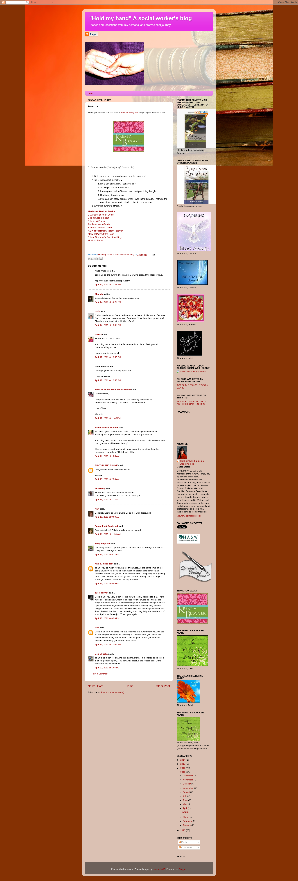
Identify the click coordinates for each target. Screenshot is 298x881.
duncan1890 (159, 869)
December (188, 776)
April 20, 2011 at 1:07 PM (107, 668)
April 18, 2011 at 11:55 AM (108, 534)
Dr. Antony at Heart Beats (101, 215)
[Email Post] (153, 254)
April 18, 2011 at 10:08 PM (108, 644)
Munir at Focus (95, 240)
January (187, 825)
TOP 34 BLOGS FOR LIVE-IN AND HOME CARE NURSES (191, 402)
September (188, 788)
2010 (183, 830)
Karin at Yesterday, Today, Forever (105, 231)
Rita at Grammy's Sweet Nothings (105, 237)
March (186, 817)
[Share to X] (95, 258)
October (187, 784)
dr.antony (100, 489)
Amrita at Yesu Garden (99, 224)
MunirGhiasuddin (104, 564)
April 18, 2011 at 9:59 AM (107, 517)
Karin (97, 311)
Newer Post (95, 686)
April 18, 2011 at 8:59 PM (107, 618)
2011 (183, 772)
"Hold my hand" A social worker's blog (140, 18)
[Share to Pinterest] (101, 258)
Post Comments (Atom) (112, 692)
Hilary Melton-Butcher (106, 427)
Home (91, 93)
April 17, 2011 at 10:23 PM (108, 302)
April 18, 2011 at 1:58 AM (107, 456)
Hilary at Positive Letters (100, 227)
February (187, 821)
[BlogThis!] (92, 258)
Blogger (182, 869)
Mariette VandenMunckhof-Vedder (113, 390)
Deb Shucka (101, 654)
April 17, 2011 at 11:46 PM (108, 418)
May (185, 804)
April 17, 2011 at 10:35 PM (108, 325)
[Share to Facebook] (98, 258)
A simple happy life (129, 113)
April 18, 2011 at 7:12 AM (107, 499)
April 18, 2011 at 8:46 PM (107, 583)
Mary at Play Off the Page (101, 234)
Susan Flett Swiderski (106, 526)
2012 (183, 768)
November (188, 780)
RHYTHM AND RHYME (106, 465)
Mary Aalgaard (102, 543)
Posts (184, 842)
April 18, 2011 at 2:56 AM (107, 479)
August (186, 792)
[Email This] (89, 258)
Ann (97, 509)
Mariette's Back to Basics (101, 211)
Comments (186, 847)
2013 (183, 764)
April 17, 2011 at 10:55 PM (108, 357)
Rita (97, 628)
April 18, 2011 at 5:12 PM (107, 554)
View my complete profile (189, 516)
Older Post (163, 686)
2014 (183, 760)
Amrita (98, 334)
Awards (186, 812)
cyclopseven (101, 593)
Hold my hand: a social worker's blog (192, 462)
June (185, 800)
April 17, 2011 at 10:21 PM (108, 284)
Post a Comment (100, 674)
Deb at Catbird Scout (98, 218)
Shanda (99, 294)
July (185, 796)
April (185, 808)
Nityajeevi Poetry (96, 221)
